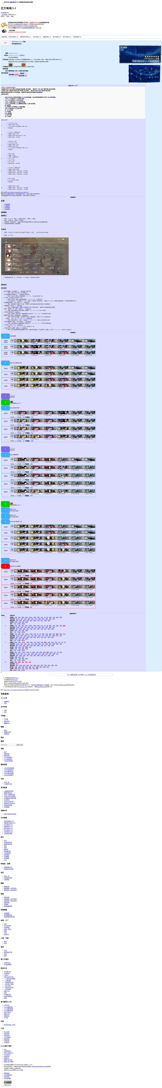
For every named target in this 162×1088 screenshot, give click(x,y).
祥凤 (16, 622)
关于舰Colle (7, 971)
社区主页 (6, 1005)
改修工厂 (6, 934)
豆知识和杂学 (8, 996)
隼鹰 (26, 622)
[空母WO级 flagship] (21, 460)
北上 (29, 635)
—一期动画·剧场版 (9, 978)
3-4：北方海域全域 (90, 674)
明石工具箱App (8, 1053)
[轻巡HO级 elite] (34, 342)
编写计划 (6, 1014)
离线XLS (6, 1058)
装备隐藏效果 (8, 906)
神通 (39, 619)
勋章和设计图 (8, 952)
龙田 (29, 619)
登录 (5, 703)
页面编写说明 (33, 26)
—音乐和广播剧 (9, 984)
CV (5, 98)
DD (5, 105)
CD (19, 106)
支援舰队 (6, 856)
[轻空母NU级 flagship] (21, 421)
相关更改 (6, 1033)
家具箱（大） (16, 505)
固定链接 (6, 1039)
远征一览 (6, 876)
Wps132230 (10, 1070)
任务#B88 (19, 305)
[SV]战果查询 (8, 759)
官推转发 (6, 1056)
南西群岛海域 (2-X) (9, 823)
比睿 (44, 667)
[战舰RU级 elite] (48, 460)
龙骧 (23, 622)
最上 (42, 620)
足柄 (24, 620)
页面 (5, 710)
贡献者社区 (13, 2)
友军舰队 (6, 858)
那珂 (43, 619)
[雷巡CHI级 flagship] (48, 539)
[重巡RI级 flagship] (21, 369)
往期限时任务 (8, 784)
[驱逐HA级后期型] (61, 460)
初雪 (38, 617)
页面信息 (6, 1040)
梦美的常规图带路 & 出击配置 (40, 685)
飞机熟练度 (7, 853)
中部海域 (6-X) (8, 831)
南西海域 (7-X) (8, 826)
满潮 (57, 617)
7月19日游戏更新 (9, 768)
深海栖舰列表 (8, 915)
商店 (5, 954)
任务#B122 (28, 309)
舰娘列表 (6, 886)
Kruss (43, 686)
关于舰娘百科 (8, 1075)
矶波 (19, 617)
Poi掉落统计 (7, 1051)
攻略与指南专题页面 (10, 814)
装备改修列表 (8, 805)
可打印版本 (7, 1037)
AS (5, 114)
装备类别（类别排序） (11, 901)
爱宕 (31, 620)
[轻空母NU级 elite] (21, 414)
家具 (5, 955)
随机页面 (6, 755)
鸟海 (38, 620)
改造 (5, 924)
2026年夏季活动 (9, 771)
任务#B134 (25, 315)
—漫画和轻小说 (9, 982)
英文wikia (15, 679)
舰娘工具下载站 (9, 1061)
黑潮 (35, 617)
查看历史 (6, 734)
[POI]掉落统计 (8, 757)
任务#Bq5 (22, 294)
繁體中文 (6, 723)
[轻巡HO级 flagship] (61, 476)
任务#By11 (24, 328)
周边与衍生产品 (9, 977)
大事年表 (6, 973)
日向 (30, 647)
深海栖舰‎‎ (6, 913)
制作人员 (6, 991)
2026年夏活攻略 (9, 773)
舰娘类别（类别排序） (11, 890)
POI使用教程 (8, 964)
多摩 (50, 619)
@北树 (16, 1068)
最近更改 (6, 754)
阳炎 (26, 617)
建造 (5, 931)
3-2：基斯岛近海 (72, 674)
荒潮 (61, 617)
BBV (49, 97)
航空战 (6, 849)
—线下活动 (7, 985)
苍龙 (23, 668)
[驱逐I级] (75, 342)
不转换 (6, 719)
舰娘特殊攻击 (8, 793)
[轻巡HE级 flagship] (21, 342)
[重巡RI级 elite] (34, 348)
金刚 (26, 667)
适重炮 (6, 904)
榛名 (30, 667)
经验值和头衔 (8, 867)
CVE (16, 100)
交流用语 (6, 800)
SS (5, 108)
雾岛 (40, 667)
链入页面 (6, 1032)
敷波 (23, 617)
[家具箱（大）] (11, 505)
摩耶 (35, 620)
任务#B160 (28, 321)
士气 (5, 860)
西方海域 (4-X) (8, 828)
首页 (5, 752)
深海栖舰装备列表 (9, 916)
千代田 (19, 623)
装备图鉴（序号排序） (11, 899)
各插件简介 (7, 963)
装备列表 (6, 897)
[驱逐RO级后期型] (61, 342)
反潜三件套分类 (9, 801)
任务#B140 (29, 318)
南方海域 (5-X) (8, 830)
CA (5, 102)
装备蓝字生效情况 (9, 803)
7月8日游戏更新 (9, 769)
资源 (5, 943)
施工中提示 (7, 1012)
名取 (32, 619)
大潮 (53, 617)
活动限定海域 (8, 833)
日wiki (16, 678)
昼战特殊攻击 (8, 842)
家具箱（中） (16, 403)
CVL (6, 100)
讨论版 (6, 1017)
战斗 (5, 840)
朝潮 (50, 617)
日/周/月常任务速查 (10, 796)
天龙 (25, 619)
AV (5, 110)
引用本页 (6, 1042)
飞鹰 (19, 622)
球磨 (46, 619)
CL (5, 103)
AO (6, 111)
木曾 (53, 619)
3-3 (15, 14)
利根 (45, 620)
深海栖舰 (6, 807)
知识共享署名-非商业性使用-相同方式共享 (35, 1066)
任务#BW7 (23, 291)
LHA (6, 113)
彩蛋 (5, 993)
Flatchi (39, 686)
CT (28, 103)
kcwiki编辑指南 (8, 1009)
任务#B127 (17, 312)
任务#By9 (11, 297)
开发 (5, 932)
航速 (19, 92)
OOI (5, 1049)
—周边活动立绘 (9, 987)
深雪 (16, 617)
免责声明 (6, 1076)
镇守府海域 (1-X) (9, 821)
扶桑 (16, 647)
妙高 (17, 620)
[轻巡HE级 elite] (61, 572)
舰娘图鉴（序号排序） (11, 888)
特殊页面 (6, 1035)
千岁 (15, 623)
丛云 (42, 617)
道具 (5, 950)
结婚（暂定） (8, 929)
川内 (36, 619)
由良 (22, 619)
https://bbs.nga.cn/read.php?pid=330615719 (18, 192)
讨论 (5, 712)
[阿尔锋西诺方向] (140, 63)
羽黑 (27, 620)
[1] (77, 85)
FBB (25, 97)
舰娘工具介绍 (8, 1060)
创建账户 (6, 701)
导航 (7, 16)
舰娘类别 (40, 92)
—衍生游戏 (7, 989)
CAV (17, 102)
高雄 (31, 629)
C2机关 (6, 975)
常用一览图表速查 (9, 794)
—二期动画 (7, 980)
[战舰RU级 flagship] (48, 484)
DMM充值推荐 (8, 761)
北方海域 (4, 14)
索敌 (8, 194)
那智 (20, 620)
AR (5, 116)
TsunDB (64, 685)
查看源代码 (7, 732)
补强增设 (6, 927)
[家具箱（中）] (11, 403)
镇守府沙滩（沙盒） (10, 1024)
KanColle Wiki (23, 686)
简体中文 (6, 721)
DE (5, 106)
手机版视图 (7, 1078)
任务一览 (6, 782)
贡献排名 (6, 1016)
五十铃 (17, 619)
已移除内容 (7, 994)
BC (22, 97)
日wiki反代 (7, 1054)
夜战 (5, 846)
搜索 (12, 16)
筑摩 (49, 620)
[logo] (4, 32)
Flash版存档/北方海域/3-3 (21, 24)
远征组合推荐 (8, 877)
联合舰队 (6, 854)
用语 (5, 998)
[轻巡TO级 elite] (48, 354)
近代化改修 (7, 925)
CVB (17, 98)
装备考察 (6, 902)
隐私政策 (6, 1073)
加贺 (19, 668)
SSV (15, 108)
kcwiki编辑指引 (8, 1007)
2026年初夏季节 (9, 775)
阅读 (5, 730)
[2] (1, 672)
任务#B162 (20, 324)
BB (5, 97)
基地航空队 (7, 851)
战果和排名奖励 (9, 869)
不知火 (30, 617)
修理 (5, 941)
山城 (19, 647)
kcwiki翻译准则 (8, 1010)
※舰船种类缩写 (9, 791)
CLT (17, 103)
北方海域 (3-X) (8, 824)
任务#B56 (26, 302)
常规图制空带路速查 (10, 798)
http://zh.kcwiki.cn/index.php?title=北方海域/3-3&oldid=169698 (21, 690)
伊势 (23, 647)
